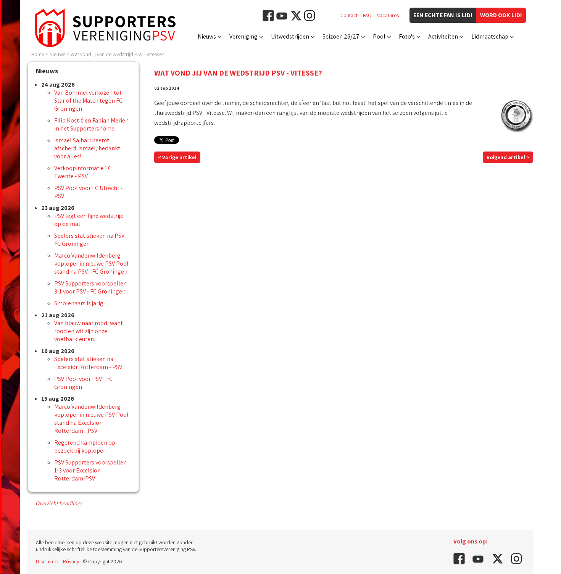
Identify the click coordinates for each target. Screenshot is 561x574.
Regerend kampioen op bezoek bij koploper (84, 447)
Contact (349, 15)
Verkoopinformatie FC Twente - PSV (82, 172)
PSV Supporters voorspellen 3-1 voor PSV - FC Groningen (90, 287)
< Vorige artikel (177, 157)
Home (37, 54)
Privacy (71, 561)
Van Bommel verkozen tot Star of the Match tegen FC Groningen (88, 101)
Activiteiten (443, 36)
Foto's (407, 36)
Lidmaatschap (489, 36)
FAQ (367, 15)
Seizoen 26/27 (340, 36)
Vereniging (243, 36)
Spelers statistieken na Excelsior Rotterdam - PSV (88, 363)
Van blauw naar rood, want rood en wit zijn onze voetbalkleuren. (88, 331)
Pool (379, 36)
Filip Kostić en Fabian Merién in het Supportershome (91, 124)
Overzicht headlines (58, 503)
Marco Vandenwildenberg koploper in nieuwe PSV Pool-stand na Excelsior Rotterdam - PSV (92, 419)
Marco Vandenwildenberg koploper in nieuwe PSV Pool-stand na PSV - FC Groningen (92, 264)
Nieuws (207, 36)
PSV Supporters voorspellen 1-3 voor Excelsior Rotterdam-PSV (90, 470)
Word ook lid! (501, 15)
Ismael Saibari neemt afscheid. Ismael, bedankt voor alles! (87, 148)
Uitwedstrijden (290, 36)
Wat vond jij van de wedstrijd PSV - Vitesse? (117, 54)
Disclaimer (47, 561)
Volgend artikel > (508, 157)
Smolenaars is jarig (78, 303)
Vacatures (388, 15)
